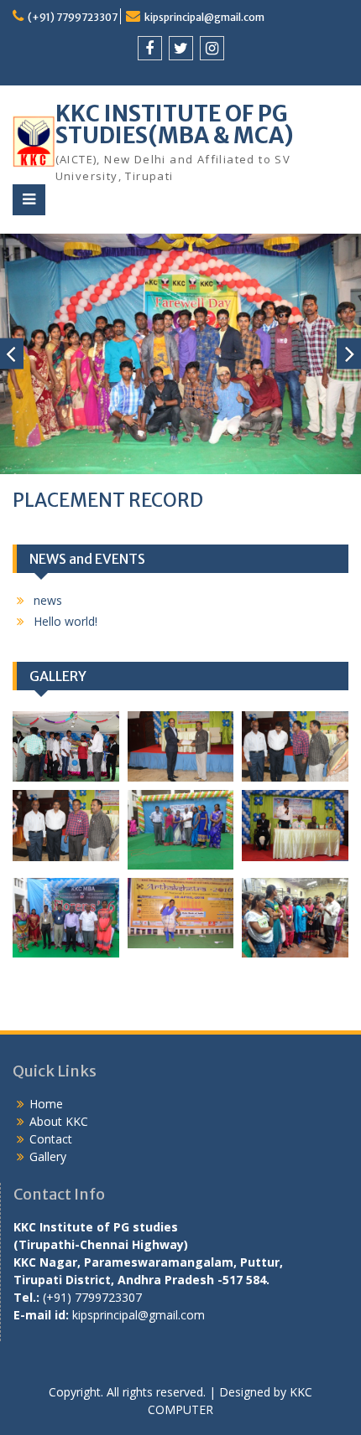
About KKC (58, 1121)
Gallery (47, 1156)
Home (46, 1104)
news (48, 600)
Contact (50, 1139)
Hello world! (65, 621)
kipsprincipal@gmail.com (204, 17)
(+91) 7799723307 (73, 17)
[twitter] (181, 48)
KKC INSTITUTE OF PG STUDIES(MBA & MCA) (174, 124)
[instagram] (212, 48)
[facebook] (150, 48)
